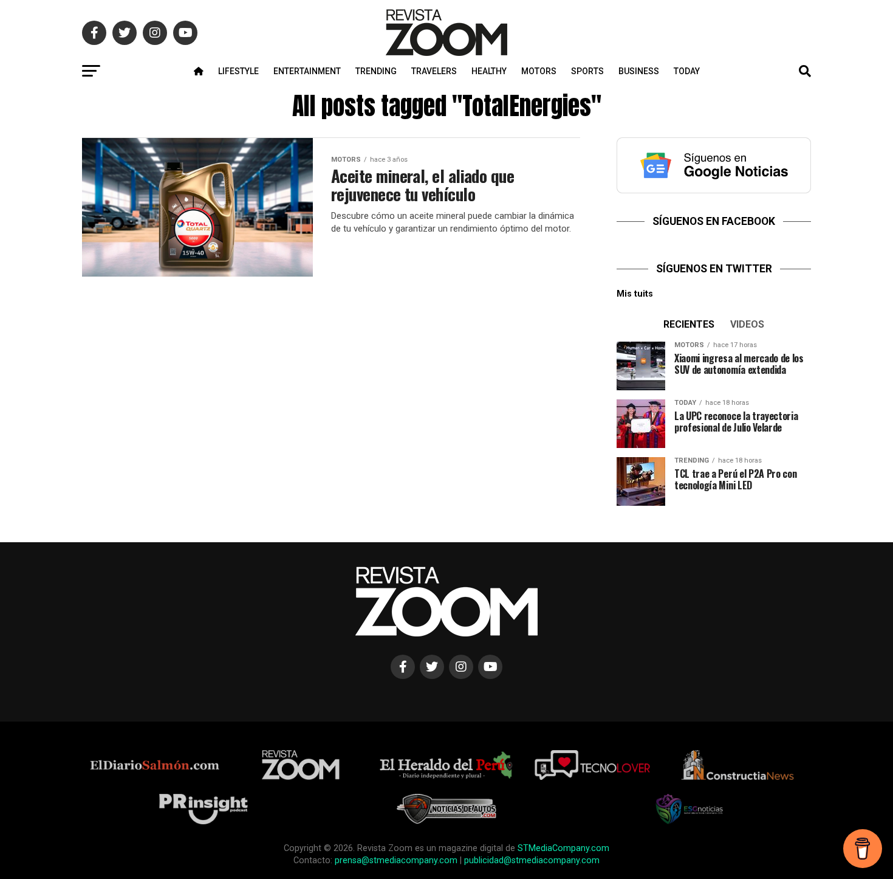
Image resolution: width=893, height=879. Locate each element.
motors (538, 71)
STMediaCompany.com (563, 848)
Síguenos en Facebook (713, 221)
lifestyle (238, 71)
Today (687, 71)
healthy (489, 71)
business (638, 71)
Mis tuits (635, 294)
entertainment (307, 71)
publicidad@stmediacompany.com (532, 860)
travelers (434, 71)
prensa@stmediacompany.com (396, 860)
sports (587, 71)
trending (376, 71)
